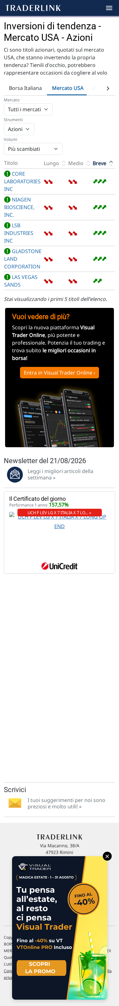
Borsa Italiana (25, 87)
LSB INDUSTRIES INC (18, 233)
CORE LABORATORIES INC (22, 181)
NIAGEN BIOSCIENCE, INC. (19, 207)
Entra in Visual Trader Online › (59, 372)
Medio (76, 163)
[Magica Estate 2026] (59, 928)
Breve (100, 163)
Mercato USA (67, 87)
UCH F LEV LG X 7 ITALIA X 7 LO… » (59, 512)
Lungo (52, 163)
